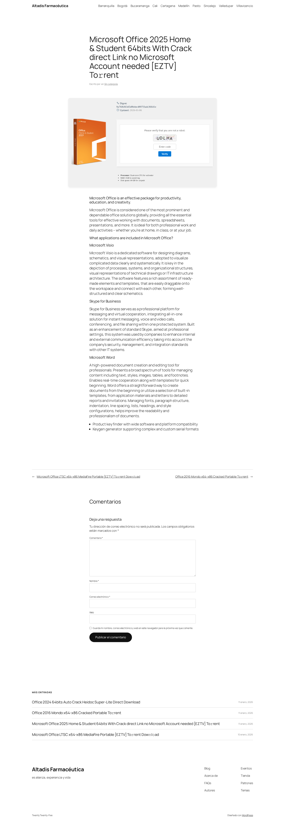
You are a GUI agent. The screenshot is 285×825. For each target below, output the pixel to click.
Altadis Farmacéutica (50, 5)
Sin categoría (111, 84)
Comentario (96, 537)
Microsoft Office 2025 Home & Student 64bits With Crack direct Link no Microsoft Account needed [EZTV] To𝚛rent (126, 724)
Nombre (94, 580)
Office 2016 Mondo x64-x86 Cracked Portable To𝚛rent (211, 476)
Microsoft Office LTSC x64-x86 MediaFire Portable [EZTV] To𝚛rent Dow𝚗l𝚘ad (88, 476)
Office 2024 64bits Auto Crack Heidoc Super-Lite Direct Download (86, 702)
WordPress (247, 815)
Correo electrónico (99, 596)
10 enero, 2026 (245, 734)
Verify (165, 154)
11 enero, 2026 (245, 702)
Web (91, 612)
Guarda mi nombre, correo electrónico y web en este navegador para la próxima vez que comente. (143, 628)
